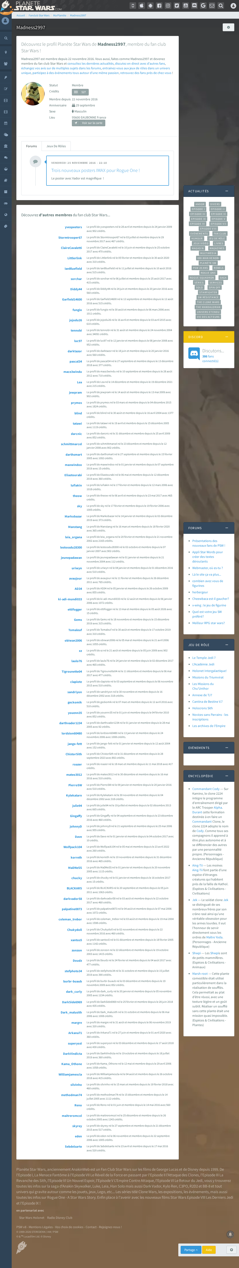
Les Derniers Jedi (219, 1197)
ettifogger (75, 609)
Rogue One (208, 272)
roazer (77, 764)
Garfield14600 (72, 299)
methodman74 (71, 1095)
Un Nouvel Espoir (80, 1180)
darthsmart (74, 454)
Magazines (217, 248)
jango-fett (75, 744)
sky (79, 506)
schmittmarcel (71, 444)
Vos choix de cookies (69, 1227)
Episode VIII (208, 228)
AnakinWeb (80, 1169)
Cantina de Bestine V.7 (207, 701)
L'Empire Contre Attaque (134, 1180)
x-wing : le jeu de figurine (209, 605)
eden (78, 1136)
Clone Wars (147, 1191)
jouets (82, 1191)
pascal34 (76, 361)
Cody (200, 831)
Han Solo (117, 1186)
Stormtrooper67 (70, 237)
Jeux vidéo (201, 243)
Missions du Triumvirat (208, 677)
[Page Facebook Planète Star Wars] (159, 5)
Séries (199, 282)
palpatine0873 (72, 909)
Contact (91, 1227)
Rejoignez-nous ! (110, 1227)
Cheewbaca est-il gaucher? (210, 599)
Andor (200, 204)
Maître (210, 937)
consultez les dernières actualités (90, 63)
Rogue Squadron (202, 277)
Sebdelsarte (73, 1146)
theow (77, 496)
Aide (209, 1250)
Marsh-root (200, 973)
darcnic (76, 434)
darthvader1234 (70, 723)
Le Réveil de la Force (106, 1174)
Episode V (218, 218)
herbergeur (200, 592)
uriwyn (77, 568)
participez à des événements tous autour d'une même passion (75, 73)
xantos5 (76, 940)
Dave (78, 837)
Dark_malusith (71, 1012)
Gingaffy (76, 816)
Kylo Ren (170, 1186)
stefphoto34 (73, 971)
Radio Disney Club (59, 1218)
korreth (76, 857)
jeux (92, 1191)
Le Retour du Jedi (189, 1180)
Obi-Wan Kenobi (208, 258)
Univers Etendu (208, 312)
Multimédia (208, 253)
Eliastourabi (73, 475)
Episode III (197, 214)
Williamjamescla (70, 1074)
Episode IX (198, 218)
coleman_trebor (70, 919)
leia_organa (73, 537)
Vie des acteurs (208, 316)
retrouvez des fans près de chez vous (145, 73)
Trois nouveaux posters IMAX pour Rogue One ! (95, 170)
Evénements (199, 233)
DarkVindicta (72, 1053)
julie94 (77, 805)
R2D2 (194, 1186)
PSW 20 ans (200, 267)
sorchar (76, 279)
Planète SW (208, 263)
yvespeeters (73, 227)
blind (78, 413)
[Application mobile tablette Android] (150, 5)
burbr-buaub (72, 981)
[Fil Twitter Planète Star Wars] (176, 5)
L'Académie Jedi (203, 664)
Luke (96, 1186)
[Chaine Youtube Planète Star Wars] (185, 5)
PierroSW (75, 785)
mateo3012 (74, 774)
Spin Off (215, 287)
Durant (197, 812)
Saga (223, 277)
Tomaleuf (75, 630)
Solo (199, 287)
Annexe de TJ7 (202, 695)
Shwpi (196, 953)
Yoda (219, 937)
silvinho (76, 1085)
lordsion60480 (72, 733)
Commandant (202, 821)
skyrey (77, 1126)
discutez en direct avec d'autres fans (140, 63)
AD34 (78, 589)
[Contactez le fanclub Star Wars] (212, 5)
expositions (172, 1191)
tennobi (76, 330)
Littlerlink (74, 258)
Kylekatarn (74, 795)
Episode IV (218, 214)
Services (216, 282)
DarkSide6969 (72, 1002)
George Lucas (167, 1169)
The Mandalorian (208, 307)
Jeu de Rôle (217, 238)
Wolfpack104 (72, 847)
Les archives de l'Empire (208, 726)
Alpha (218, 807)
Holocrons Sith (202, 708)
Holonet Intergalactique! (209, 671)
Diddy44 (76, 289)
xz (80, 651)
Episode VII (218, 223)
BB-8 (206, 1186)
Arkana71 (75, 1033)
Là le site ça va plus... (206, 574)
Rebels (219, 267)
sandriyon (74, 692)
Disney (193, 1169)
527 (83, 92)
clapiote (76, 682)
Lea (79, 382)
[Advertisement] (209, 106)
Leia (105, 1186)
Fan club (220, 233)
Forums (31, 146)
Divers (215, 204)
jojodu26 (75, 320)
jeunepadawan (71, 557)
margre (76, 1022)
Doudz (77, 960)
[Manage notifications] (230, 1234)
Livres (218, 243)
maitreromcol (72, 1116)
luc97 (78, 341)
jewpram (75, 392)
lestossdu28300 (71, 547)
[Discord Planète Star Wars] (194, 5)
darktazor (75, 351)
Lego (101, 1191)
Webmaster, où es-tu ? (207, 568)
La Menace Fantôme (50, 1174)
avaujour (75, 578)
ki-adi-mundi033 (70, 599)
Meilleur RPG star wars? (208, 623)
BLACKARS (74, 888)
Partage (190, 1250)
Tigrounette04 (72, 671)
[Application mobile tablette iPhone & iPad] (141, 5)
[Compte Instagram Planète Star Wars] (168, 5)
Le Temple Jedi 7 (204, 658)
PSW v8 (21, 1227)
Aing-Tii (197, 865)
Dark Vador (152, 1186)
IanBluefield (73, 268)
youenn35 (75, 713)
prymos (76, 403)
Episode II (218, 209)
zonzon (77, 950)
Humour (197, 238)
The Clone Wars (208, 302)
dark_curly (74, 991)
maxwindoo (73, 465)
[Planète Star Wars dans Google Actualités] (203, 5)
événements (199, 1191)
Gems (78, 620)
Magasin (198, 248)
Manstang (75, 527)
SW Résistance (208, 297)
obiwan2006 (73, 640)
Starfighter (208, 292)
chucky (76, 878)
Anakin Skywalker (76, 1186)
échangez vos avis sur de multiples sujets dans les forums (61, 68)
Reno (78, 1105)
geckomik (75, 702)
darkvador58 (72, 899)
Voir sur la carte (91, 123)
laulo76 (76, 661)
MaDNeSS (75, 868)
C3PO (183, 1186)
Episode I (198, 209)
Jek (194, 900)
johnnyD (76, 826)
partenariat (29, 1210)
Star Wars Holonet (31, 1218)
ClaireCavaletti (71, 248)
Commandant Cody (206, 789)
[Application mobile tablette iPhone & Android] (132, 5)
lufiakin (76, 485)
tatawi (77, 423)
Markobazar (73, 516)
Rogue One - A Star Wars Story (71, 1197)
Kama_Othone (71, 1064)
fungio (77, 310)
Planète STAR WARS (37, 6)
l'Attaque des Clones (182, 1174)
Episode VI (197, 223)
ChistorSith (74, 754)
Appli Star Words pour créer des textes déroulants (207, 556)
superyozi (75, 1043)
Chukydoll (74, 930)
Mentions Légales (41, 1227)
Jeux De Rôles (56, 146)
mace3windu (72, 372)
